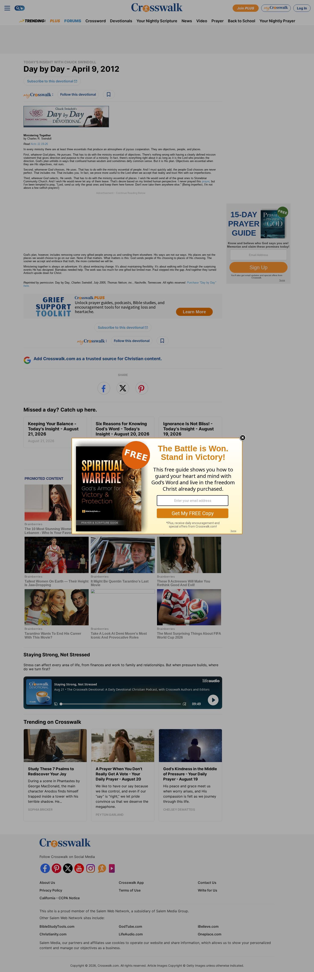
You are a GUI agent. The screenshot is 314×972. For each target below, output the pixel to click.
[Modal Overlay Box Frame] (157, 486)
